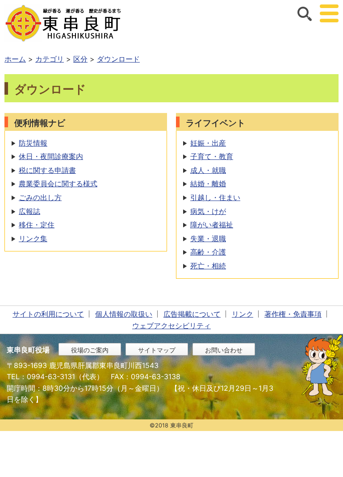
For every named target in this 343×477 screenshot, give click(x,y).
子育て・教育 (211, 156)
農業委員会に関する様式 (58, 183)
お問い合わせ (224, 350)
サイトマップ (157, 350)
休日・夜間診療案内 (51, 156)
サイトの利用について (48, 314)
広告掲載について (192, 314)
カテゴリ (49, 58)
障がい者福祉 (211, 224)
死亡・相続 (208, 265)
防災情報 (33, 142)
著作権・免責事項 (293, 314)
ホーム (15, 58)
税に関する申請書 (47, 170)
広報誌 (29, 211)
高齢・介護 (208, 251)
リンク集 (33, 238)
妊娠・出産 (208, 142)
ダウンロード (118, 58)
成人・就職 (208, 170)
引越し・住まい (215, 197)
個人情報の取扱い (123, 314)
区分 (80, 58)
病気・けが (208, 211)
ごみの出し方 (40, 197)
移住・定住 (36, 224)
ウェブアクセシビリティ (171, 325)
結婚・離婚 (208, 183)
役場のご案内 (90, 350)
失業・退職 (208, 238)
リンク (242, 314)
